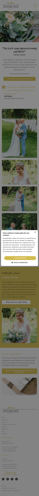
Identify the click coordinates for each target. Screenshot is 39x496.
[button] (19, 262)
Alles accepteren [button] (20, 258)
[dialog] (19, 248)
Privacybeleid (7, 253)
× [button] (35, 232)
